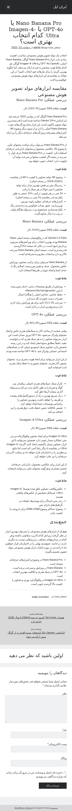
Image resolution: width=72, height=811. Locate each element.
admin (37, 47)
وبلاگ (64, 758)
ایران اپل (60, 7)
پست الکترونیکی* (57, 744)
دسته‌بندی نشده (40, 596)
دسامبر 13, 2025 (20, 47)
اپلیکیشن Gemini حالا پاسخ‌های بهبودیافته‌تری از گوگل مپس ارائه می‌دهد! (36, 634)
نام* (64, 729)
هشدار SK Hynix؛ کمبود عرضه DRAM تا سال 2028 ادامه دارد (36, 619)
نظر (64, 693)
